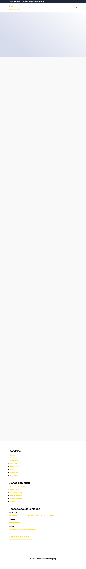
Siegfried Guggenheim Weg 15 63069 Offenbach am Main (31, 515)
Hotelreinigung (31, 299)
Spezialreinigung (17, 490)
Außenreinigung (41, 245)
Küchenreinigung (16, 264)
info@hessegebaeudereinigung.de (22, 529)
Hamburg (13, 458)
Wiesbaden (14, 466)
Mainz (12, 469)
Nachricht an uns (20, 536)
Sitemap (13, 501)
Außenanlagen (16, 498)
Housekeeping (15, 251)
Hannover (14, 461)
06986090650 (15, 1)
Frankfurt (13, 464)
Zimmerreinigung (16, 286)
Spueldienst (23, 276)
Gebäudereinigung (17, 487)
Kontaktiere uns (19, 147)
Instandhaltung (16, 493)
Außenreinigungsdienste (37, 404)
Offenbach (14, 475)
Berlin (12, 455)
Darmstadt (14, 472)
